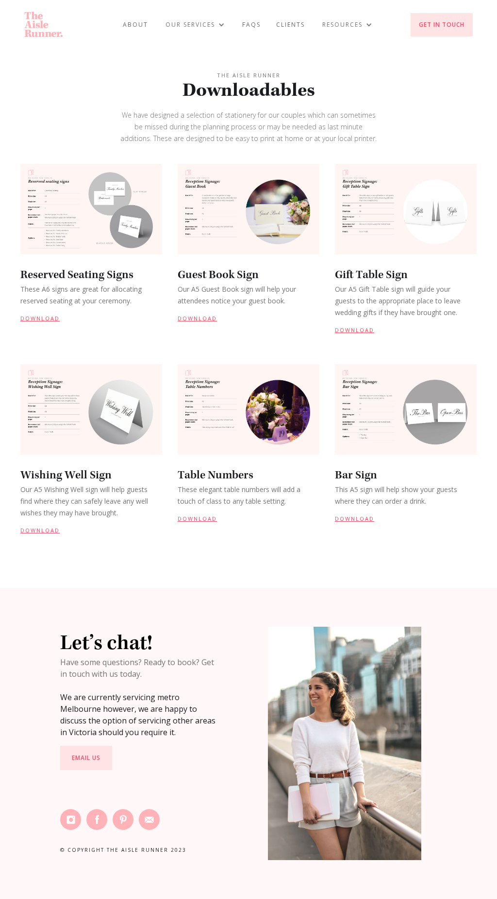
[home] (43, 24)
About (135, 24)
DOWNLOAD (40, 318)
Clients (290, 24)
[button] (195, 24)
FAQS (251, 24)
